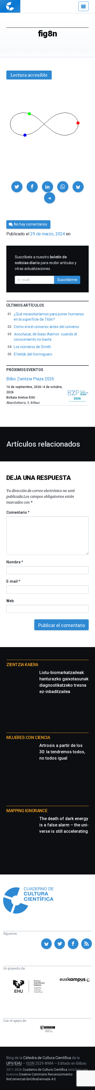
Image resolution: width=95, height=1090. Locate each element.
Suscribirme (67, 280)
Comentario (17, 512)
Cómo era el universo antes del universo (46, 327)
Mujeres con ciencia (28, 737)
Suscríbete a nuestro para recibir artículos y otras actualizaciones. (46, 263)
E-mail (13, 581)
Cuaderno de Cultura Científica (45, 1070)
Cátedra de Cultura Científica (47, 1058)
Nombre (14, 562)
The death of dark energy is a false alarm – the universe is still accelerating (64, 825)
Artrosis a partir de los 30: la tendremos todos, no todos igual (62, 752)
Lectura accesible (29, 75)
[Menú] (83, 6)
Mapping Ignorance (26, 810)
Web (10, 601)
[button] (16, 186)
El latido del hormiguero (33, 354)
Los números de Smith (32, 347)
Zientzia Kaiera (22, 664)
